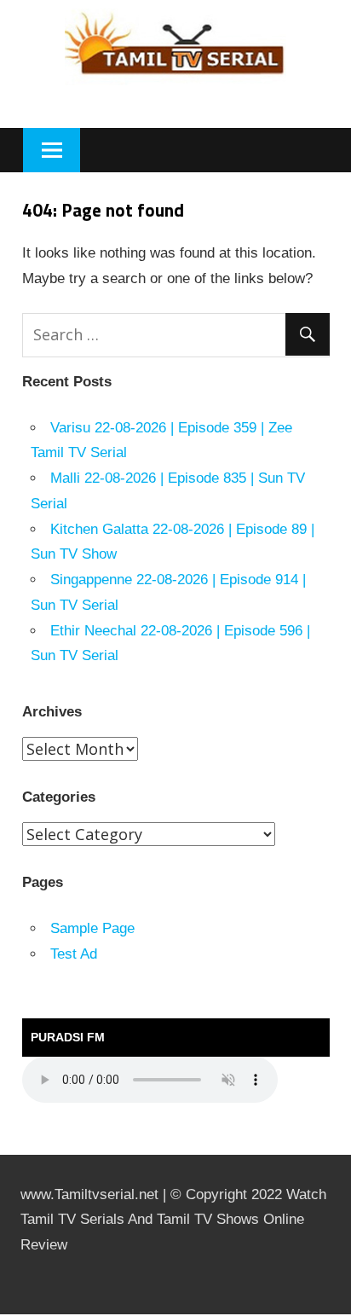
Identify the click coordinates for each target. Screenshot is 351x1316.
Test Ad (73, 954)
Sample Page (92, 928)
